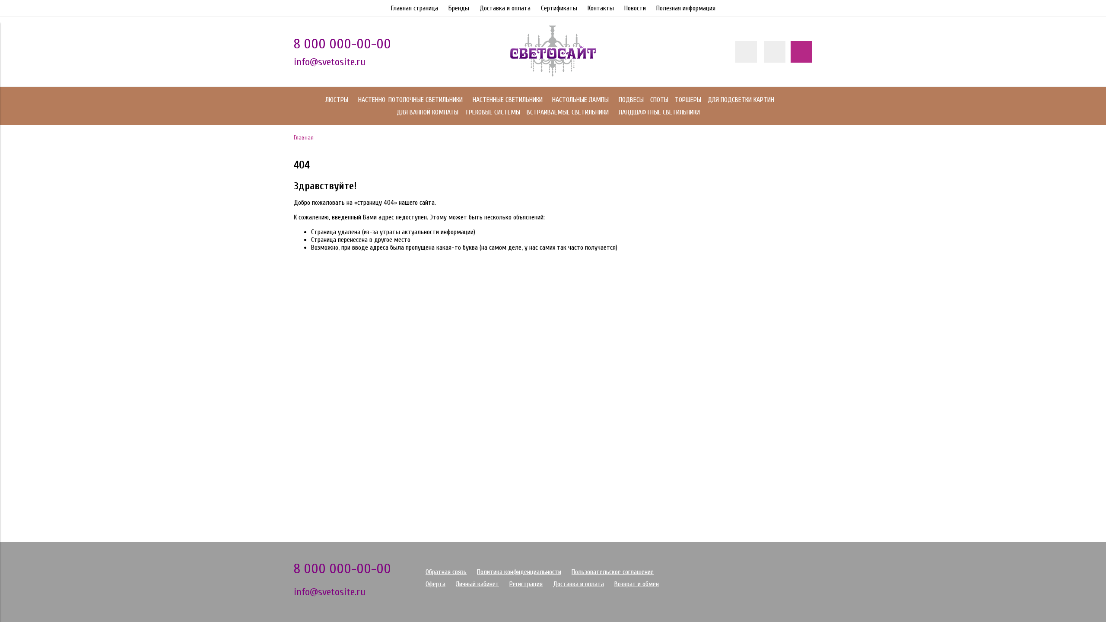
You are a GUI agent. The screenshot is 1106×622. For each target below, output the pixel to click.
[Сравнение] (774, 52)
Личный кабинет (477, 584)
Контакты (601, 8)
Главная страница (414, 8)
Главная (304, 137)
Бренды (458, 8)
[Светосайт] (553, 74)
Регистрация (526, 584)
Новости (635, 8)
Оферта (435, 584)
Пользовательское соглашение (613, 572)
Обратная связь (446, 572)
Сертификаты (559, 8)
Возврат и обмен (636, 584)
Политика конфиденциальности (519, 572)
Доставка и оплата (505, 8)
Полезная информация (685, 8)
